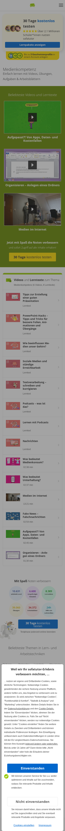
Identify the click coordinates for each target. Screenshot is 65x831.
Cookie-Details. (46, 708)
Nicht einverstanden (32, 801)
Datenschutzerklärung (19, 708)
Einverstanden (32, 768)
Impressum (45, 825)
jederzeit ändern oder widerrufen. (41, 744)
